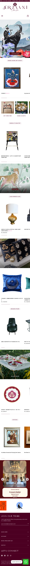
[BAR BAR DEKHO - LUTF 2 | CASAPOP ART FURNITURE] (12, 140)
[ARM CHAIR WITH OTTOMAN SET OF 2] (12, 326)
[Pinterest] (5, 555)
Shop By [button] (3, 545)
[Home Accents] (21, 107)
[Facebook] (2, 555)
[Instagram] (7, 555)
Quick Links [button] (4, 532)
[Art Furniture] (7, 107)
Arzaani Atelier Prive (8, 561)
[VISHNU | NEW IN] (12, 78)
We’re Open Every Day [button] (7, 540)
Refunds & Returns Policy (8, 563)
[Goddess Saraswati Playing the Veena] (12, 437)
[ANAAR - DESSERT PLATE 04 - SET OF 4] (12, 394)
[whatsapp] (10, 555)
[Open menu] (3, 16)
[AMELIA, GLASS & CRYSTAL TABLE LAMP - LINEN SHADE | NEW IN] (12, 214)
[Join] (27, 523)
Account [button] (3, 536)
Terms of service (5, 562)
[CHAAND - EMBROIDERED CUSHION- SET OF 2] (12, 283)
